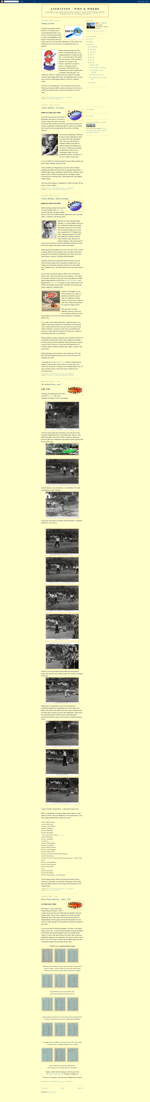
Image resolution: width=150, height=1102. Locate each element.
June (91, 57)
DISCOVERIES (51, 98)
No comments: (69, 188)
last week (50, 396)
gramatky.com (60, 362)
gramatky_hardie (68, 375)
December (93, 47)
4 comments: (69, 97)
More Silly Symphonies (71, 280)
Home (62, 1088)
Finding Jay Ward (47, 23)
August (92, 52)
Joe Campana (102, 23)
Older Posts (80, 1088)
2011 (89, 39)
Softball (57, 890)
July (91, 54)
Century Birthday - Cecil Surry (52, 107)
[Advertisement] (95, 96)
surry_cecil (66, 189)
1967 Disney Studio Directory (54, 1074)
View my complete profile (95, 31)
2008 (89, 42)
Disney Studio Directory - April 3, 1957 (56, 899)
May (91, 60)
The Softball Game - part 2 (51, 384)
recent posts (54, 283)
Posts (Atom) (51, 1092)
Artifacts (50, 890)
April (91, 62)
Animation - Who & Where (75, 9)
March (92, 82)
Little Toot (60, 210)
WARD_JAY (59, 98)
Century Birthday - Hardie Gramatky (55, 198)
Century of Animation (54, 189)
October (92, 49)
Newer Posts (44, 1088)
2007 (89, 44)
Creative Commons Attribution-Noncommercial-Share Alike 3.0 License (96, 130)
